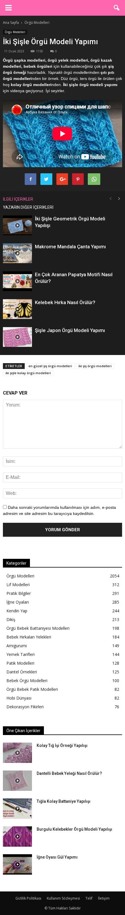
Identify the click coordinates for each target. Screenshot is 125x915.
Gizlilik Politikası (28, 898)
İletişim (104, 898)
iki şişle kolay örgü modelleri (28, 373)
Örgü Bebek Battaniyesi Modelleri (37, 628)
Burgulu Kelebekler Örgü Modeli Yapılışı (74, 829)
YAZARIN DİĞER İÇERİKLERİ (28, 207)
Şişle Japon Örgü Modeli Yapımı (70, 330)
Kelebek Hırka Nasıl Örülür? (65, 302)
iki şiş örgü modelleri (95, 366)
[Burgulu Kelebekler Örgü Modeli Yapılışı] (17, 836)
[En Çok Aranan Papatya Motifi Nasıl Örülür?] (17, 281)
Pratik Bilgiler (18, 593)
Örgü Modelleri (15, 32)
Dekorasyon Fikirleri (25, 706)
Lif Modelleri (18, 584)
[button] (117, 8)
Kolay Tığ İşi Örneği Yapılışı (62, 745)
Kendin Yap (16, 610)
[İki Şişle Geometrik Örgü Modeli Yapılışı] (17, 225)
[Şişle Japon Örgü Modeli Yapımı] (17, 337)
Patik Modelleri (20, 663)
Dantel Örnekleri (21, 672)
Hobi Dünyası (18, 698)
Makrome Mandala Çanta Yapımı (70, 246)
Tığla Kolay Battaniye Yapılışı (63, 801)
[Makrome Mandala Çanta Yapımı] (17, 253)
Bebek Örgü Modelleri (26, 680)
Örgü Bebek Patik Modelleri (32, 689)
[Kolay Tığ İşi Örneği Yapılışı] (17, 753)
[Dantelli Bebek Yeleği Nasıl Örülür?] (17, 780)
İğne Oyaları (17, 602)
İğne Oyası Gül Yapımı (57, 857)
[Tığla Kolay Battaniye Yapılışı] (17, 808)
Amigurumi (16, 645)
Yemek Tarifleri (20, 654)
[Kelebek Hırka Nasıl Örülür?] (17, 309)
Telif (88, 898)
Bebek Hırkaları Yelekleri (28, 637)
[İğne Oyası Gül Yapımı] (17, 864)
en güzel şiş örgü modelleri (50, 366)
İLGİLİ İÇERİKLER (18, 199)
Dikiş (10, 619)
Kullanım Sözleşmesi (63, 898)
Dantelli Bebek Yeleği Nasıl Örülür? (69, 773)
